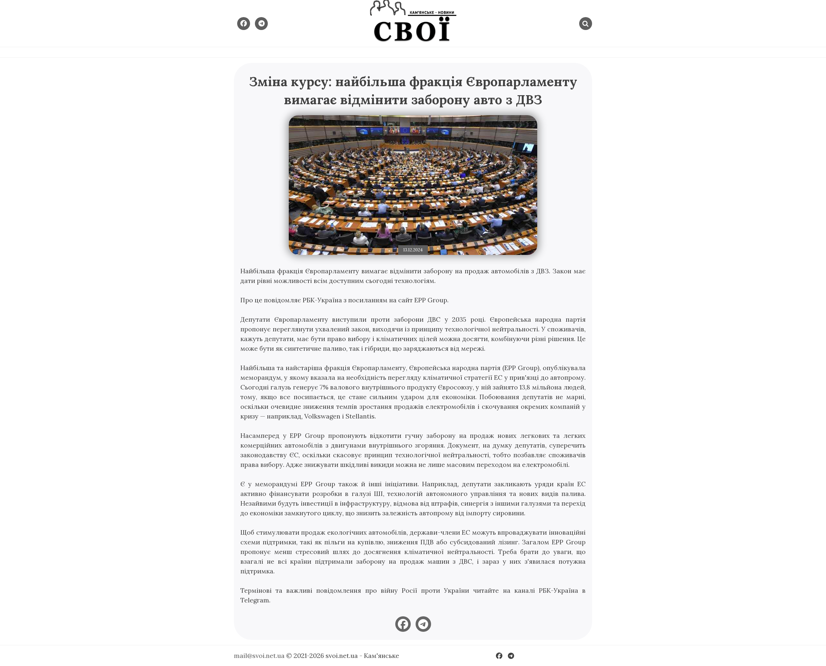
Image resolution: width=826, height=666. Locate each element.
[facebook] (403, 624)
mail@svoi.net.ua (259, 655)
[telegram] (423, 624)
